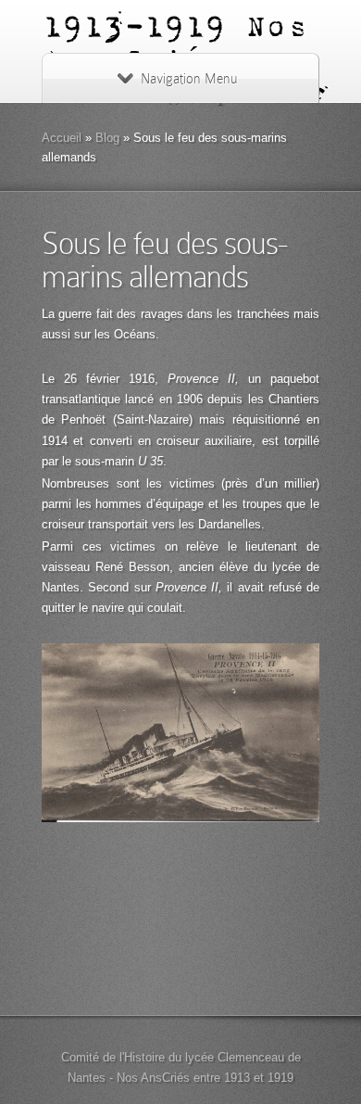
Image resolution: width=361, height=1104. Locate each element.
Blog (107, 138)
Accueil (61, 138)
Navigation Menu (189, 78)
